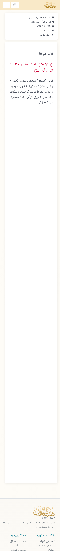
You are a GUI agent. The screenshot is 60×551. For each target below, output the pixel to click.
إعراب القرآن (45, 22)
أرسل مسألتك (20, 546)
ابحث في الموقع (47, 541)
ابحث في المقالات (46, 546)
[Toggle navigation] (6, 5)
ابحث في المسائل (18, 541)
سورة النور (34, 22)
